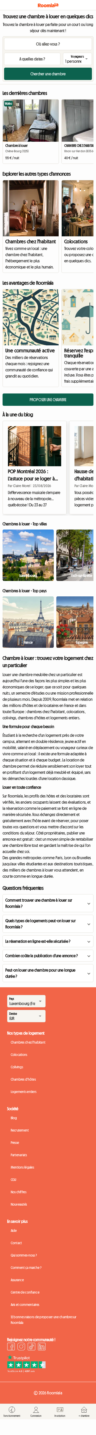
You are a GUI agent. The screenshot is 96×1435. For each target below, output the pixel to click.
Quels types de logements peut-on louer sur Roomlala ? (40, 924)
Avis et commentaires (25, 1304)
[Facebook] (11, 1347)
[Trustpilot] (26, 1371)
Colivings (17, 1067)
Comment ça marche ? (26, 1267)
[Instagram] (21, 1347)
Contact (16, 1243)
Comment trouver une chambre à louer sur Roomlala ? (38, 903)
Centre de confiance (25, 1292)
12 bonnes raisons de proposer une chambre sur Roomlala (44, 1319)
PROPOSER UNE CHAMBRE (48, 400)
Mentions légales (22, 1167)
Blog (14, 1118)
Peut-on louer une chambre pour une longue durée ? (40, 973)
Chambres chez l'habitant (30, 241)
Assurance (17, 1280)
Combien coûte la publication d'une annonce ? (41, 956)
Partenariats (19, 1155)
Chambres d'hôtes (23, 1079)
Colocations (19, 1054)
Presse (15, 1142)
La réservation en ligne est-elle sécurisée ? (37, 941)
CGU (13, 1179)
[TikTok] (31, 1347)
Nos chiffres (18, 1192)
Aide (14, 1230)
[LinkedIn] (42, 1347)
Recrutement (20, 1130)
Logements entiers (24, 1091)
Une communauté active (30, 350)
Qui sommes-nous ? (24, 1255)
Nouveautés (19, 1204)
